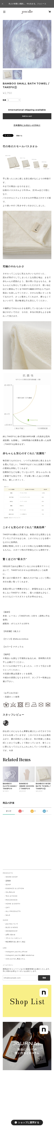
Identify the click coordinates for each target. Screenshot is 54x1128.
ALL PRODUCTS (13, 911)
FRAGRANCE (12, 900)
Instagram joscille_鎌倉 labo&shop (20, 955)
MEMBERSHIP (12, 931)
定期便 (8, 881)
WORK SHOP (12, 877)
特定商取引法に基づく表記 (15, 942)
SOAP (8, 884)
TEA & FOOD (12, 896)
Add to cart (27, 116)
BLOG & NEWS (12, 927)
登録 (44, 978)
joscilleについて (12, 924)
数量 (4, 100)
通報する (19, 136)
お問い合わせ (11, 935)
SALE (8, 915)
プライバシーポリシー (14, 938)
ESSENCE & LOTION (15, 888)
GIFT (8, 907)
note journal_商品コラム (15, 959)
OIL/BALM (10, 892)
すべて (8, 811)
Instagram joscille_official (17, 952)
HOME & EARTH (13, 904)
